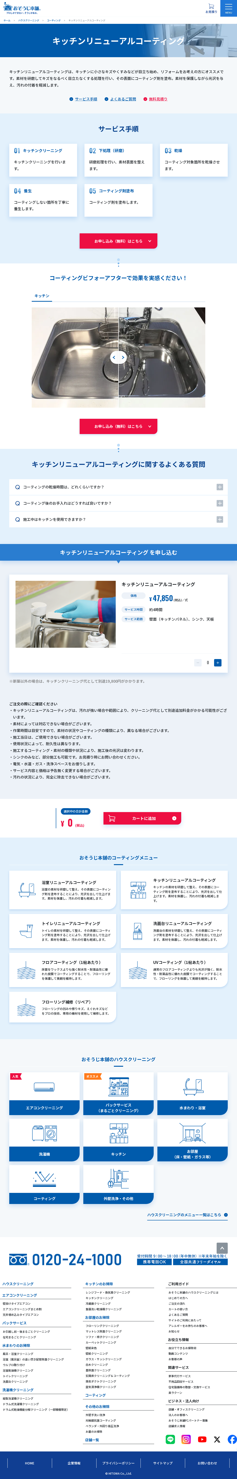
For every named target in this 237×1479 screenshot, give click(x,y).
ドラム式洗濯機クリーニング (21, 1404)
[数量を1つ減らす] (198, 662)
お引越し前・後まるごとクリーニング (26, 1331)
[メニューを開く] (228, 8)
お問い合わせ (207, 1463)
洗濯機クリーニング (18, 1389)
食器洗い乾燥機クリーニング (104, 1309)
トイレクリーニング (15, 1376)
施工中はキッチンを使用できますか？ (54, 519)
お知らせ (174, 1331)
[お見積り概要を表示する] (211, 8)
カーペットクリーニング (101, 1342)
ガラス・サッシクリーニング (104, 1359)
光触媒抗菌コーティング (101, 1420)
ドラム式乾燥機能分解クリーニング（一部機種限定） (36, 1409)
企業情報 (74, 1463)
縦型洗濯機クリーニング (18, 1398)
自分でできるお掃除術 (182, 1348)
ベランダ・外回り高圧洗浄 (102, 1426)
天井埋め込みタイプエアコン (21, 1314)
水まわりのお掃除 (16, 1345)
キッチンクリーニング (99, 1298)
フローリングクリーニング (102, 1326)
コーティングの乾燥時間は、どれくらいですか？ (63, 487)
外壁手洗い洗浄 (95, 1415)
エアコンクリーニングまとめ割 (22, 1309)
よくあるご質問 (123, 99)
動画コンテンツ (178, 1353)
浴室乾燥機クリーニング (18, 1370)
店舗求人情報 (176, 1426)
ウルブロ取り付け (14, 1365)
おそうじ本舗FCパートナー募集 (188, 1420)
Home (29, 1463)
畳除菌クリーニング (98, 1370)
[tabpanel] (118, 357)
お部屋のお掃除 (97, 1317)
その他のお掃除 (97, 1406)
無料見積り (158, 99)
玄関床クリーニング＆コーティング (108, 1376)
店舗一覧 (92, 1439)
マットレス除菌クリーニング (104, 1331)
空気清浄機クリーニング (101, 1387)
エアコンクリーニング (19, 1295)
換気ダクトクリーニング (101, 1381)
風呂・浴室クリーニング (18, 1354)
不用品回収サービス (180, 1381)
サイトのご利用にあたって (185, 1320)
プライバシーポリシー (118, 1463)
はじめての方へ (178, 1298)
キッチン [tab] (41, 295)
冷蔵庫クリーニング (98, 1303)
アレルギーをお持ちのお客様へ (187, 1326)
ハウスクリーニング (18, 1283)
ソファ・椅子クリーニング (102, 1337)
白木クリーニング (97, 1364)
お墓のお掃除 (94, 1431)
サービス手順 (86, 99)
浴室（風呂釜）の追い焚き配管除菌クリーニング (33, 1359)
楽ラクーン (175, 1393)
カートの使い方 (178, 1309)
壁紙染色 (91, 1348)
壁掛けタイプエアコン (17, 1303)
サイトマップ (163, 1463)
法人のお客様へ (178, 1415)
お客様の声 (175, 1359)
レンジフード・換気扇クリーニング (108, 1292)
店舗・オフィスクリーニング (186, 1409)
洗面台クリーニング (15, 1381)
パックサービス (14, 1322)
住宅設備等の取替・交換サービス (189, 1387)
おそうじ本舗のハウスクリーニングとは (193, 1292)
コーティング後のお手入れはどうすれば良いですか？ (67, 503)
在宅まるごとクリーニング (19, 1337)
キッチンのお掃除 (99, 1283)
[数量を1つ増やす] (217, 662)
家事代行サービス (179, 1376)
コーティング (95, 1395)
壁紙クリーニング (97, 1353)
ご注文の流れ (176, 1303)
